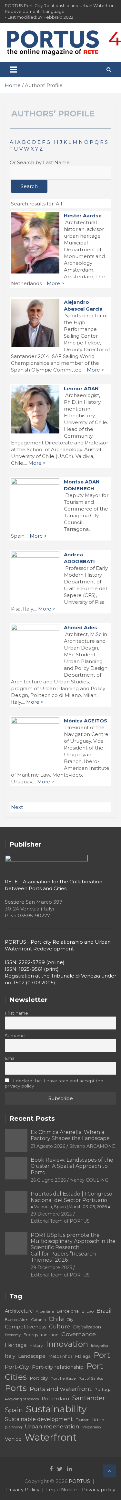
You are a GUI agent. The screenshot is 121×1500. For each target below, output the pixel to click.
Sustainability (56, 1409)
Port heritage (63, 1378)
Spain (14, 1410)
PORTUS (79, 1481)
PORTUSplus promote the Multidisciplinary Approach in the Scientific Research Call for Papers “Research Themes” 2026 (73, 1247)
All (13, 142)
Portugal (104, 1389)
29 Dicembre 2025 (51, 1214)
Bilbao (88, 1311)
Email (10, 1058)
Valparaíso (91, 1427)
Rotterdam (55, 1399)
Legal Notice (61, 1489)
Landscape (31, 1356)
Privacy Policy (22, 1489)
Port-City (17, 1366)
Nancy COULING (89, 1180)
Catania (38, 1319)
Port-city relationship (58, 1367)
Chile (56, 1319)
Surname (15, 1035)
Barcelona (68, 1311)
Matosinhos (60, 1356)
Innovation (67, 1344)
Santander (88, 1398)
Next (17, 807)
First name (16, 1013)
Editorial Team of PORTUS (60, 1221)
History (36, 1345)
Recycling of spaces (22, 1399)
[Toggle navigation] (13, 69)
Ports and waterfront (61, 1389)
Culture (59, 1326)
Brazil (104, 1310)
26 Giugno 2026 (48, 1180)
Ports (16, 1388)
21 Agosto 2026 (48, 1146)
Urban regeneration (52, 1426)
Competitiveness (25, 1327)
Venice (13, 1439)
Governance (78, 1334)
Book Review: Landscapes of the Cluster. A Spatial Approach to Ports (72, 1166)
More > (55, 283)
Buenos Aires (16, 1319)
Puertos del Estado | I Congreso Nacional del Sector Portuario (71, 1200)
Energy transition (41, 1334)
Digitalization (87, 1326)
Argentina (45, 1311)
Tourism (82, 1420)
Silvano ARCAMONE (92, 1146)
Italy (10, 1356)
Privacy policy (98, 1489)
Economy (13, 1335)
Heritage (16, 1345)
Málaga (83, 1356)
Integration (100, 1346)
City (70, 1320)
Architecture (19, 1311)
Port (102, 1355)
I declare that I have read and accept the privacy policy (54, 1083)
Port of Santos (90, 1378)
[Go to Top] (109, 1471)
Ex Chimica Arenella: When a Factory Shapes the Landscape (70, 1135)
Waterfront (51, 1437)
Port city (39, 1378)
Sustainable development (39, 1419)
